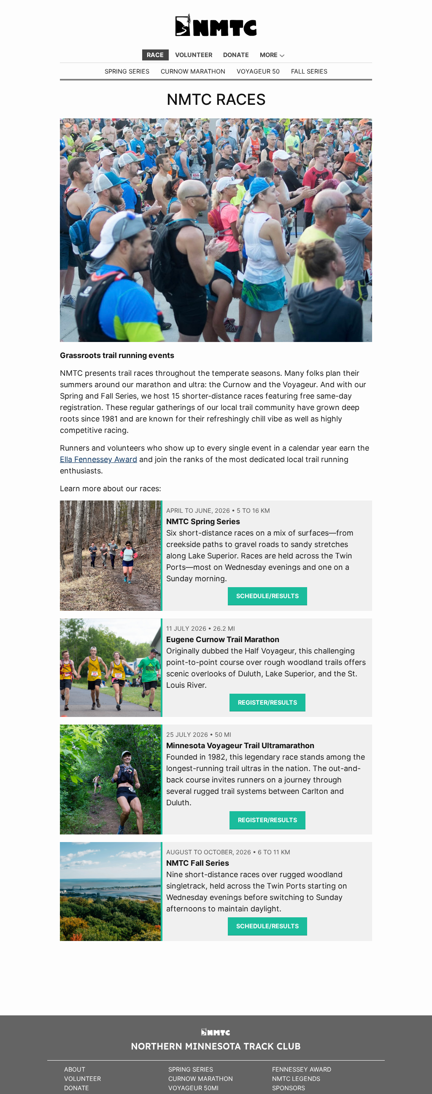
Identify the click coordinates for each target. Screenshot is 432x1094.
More (269, 54)
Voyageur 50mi (193, 1087)
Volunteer (193, 54)
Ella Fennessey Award (98, 459)
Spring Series (127, 71)
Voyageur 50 (258, 71)
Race (155, 54)
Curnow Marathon (193, 71)
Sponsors (288, 1087)
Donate (236, 54)
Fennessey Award (301, 1069)
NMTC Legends (296, 1078)
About (74, 1069)
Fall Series (309, 71)
